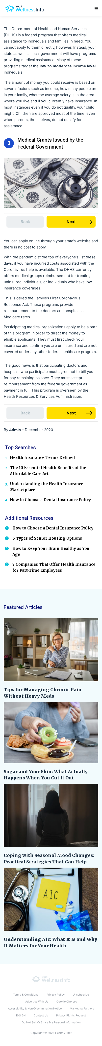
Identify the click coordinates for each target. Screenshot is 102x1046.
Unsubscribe (81, 994)
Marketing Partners (82, 1008)
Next (71, 221)
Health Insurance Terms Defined (42, 457)
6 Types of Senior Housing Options (47, 538)
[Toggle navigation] (96, 8)
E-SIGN (21, 1015)
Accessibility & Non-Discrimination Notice (35, 1008)
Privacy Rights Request (71, 1015)
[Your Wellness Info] (51, 978)
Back (25, 221)
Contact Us (41, 1015)
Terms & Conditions (25, 994)
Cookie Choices (66, 1001)
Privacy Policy (56, 994)
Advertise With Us (36, 1001)
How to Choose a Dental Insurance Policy (50, 499)
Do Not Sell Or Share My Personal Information (51, 1022)
